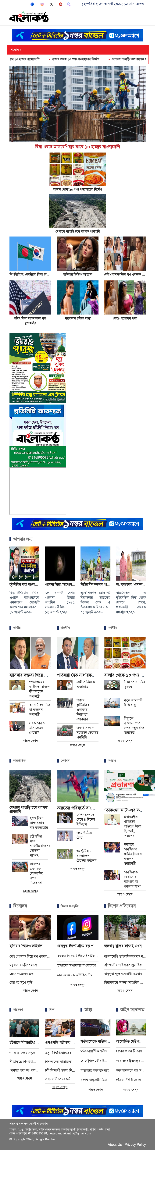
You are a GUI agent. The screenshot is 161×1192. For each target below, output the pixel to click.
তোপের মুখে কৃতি (21, 982)
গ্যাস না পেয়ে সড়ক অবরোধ (24, 1053)
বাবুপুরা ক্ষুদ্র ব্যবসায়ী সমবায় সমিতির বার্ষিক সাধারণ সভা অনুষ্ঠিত (125, 974)
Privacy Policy (135, 1145)
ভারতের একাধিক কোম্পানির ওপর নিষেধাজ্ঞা (36, 873)
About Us (115, 1145)
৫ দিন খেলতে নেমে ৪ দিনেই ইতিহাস (86, 819)
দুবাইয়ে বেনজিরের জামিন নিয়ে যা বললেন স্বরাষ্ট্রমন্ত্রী (133, 854)
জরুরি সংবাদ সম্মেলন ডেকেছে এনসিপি (87, 732)
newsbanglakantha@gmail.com (69, 1133)
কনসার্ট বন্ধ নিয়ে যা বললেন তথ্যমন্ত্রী (40, 710)
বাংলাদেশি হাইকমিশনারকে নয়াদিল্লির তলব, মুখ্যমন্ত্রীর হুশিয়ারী (125, 956)
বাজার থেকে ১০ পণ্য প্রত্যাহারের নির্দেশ (49, 59)
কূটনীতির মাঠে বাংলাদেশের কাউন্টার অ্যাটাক (36, 584)
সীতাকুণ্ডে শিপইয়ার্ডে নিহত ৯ (24, 1061)
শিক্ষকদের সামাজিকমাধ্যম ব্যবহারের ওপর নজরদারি (60, 1061)
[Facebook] (32, 4)
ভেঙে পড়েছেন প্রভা (125, 318)
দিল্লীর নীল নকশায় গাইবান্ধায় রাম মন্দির (105, 584)
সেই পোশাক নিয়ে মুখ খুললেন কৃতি (126, 274)
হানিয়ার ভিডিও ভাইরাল (77, 274)
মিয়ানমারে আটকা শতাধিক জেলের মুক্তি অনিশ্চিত (125, 982)
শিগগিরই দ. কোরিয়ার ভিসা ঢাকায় (30, 274)
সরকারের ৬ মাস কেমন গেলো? (37, 728)
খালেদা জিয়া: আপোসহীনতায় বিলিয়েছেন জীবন (74, 584)
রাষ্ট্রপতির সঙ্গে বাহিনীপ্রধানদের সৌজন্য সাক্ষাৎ (40, 845)
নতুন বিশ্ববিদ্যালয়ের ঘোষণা (60, 1053)
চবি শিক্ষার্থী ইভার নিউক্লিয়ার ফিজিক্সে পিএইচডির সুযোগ (60, 1070)
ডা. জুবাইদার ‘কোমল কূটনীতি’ (135, 584)
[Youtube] (60, 4)
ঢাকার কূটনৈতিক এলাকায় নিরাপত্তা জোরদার (83, 709)
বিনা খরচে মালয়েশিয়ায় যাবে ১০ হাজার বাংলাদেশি (77, 147)
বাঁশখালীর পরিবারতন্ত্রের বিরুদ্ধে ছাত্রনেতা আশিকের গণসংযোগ (125, 965)
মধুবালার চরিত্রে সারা (78, 318)
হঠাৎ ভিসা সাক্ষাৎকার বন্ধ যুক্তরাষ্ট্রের (39, 823)
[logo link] (29, 17)
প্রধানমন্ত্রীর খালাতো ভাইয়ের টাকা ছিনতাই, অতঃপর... (132, 826)
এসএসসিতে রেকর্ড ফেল (60, 1079)
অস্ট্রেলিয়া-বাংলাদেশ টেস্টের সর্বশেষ (86, 856)
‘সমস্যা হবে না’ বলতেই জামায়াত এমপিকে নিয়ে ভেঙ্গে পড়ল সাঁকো (24, 1070)
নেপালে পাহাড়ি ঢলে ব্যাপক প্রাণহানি (107, 59)
